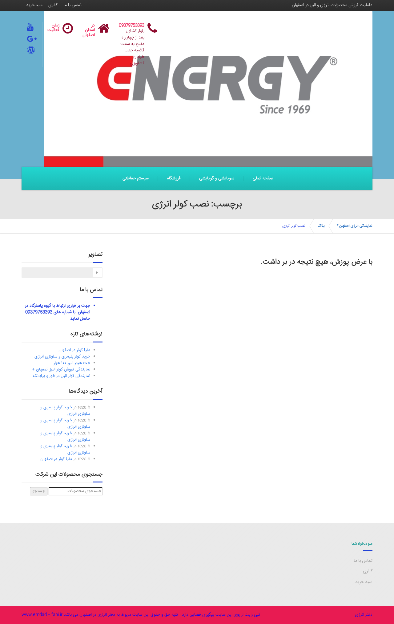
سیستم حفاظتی (136, 178)
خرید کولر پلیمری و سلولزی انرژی (62, 356)
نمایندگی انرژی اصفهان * (354, 226)
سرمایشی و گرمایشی (216, 178)
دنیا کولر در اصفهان (74, 350)
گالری (53, 5)
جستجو (38, 491)
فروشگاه (174, 178)
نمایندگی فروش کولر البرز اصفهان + (61, 369)
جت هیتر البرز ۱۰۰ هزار (72, 363)
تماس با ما (72, 5)
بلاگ (321, 226)
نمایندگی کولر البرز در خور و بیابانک (61, 376)
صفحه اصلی (263, 178)
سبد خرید (34, 5)
